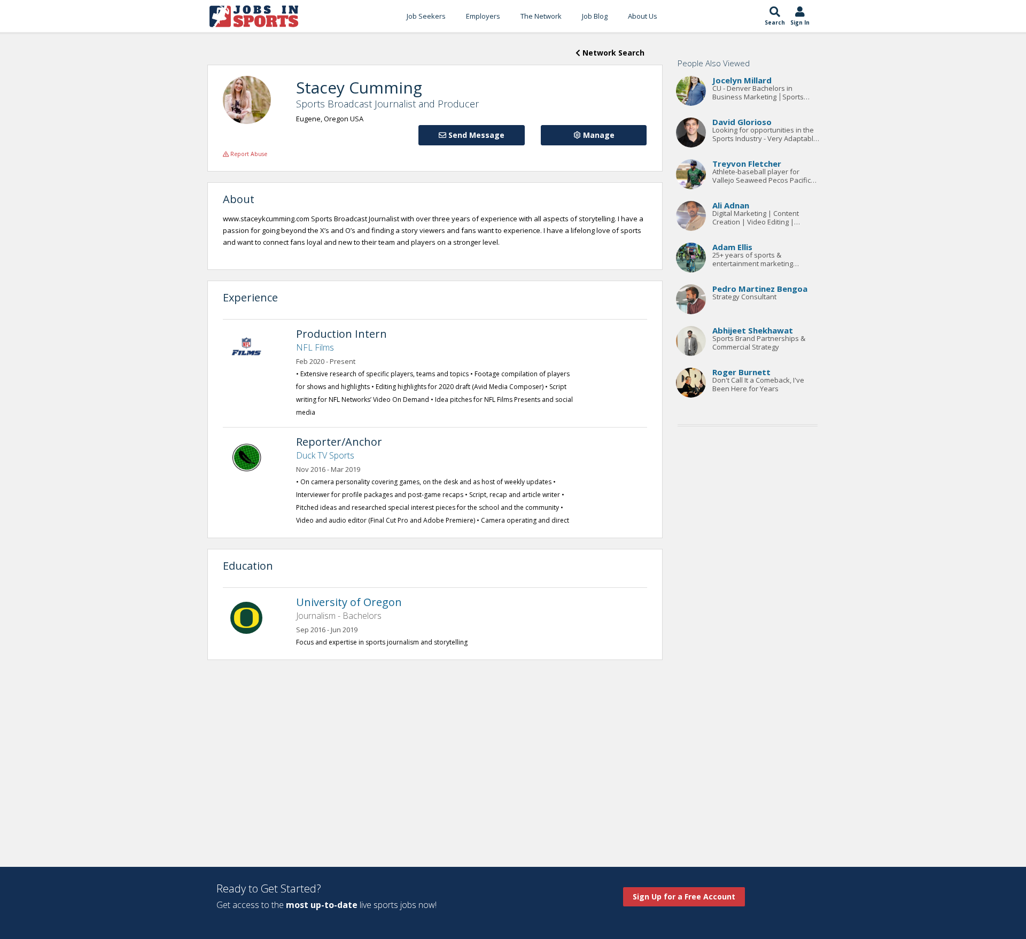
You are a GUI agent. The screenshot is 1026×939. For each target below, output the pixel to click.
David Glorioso (742, 122)
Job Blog (595, 16)
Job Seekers (426, 16)
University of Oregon (349, 602)
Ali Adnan (730, 205)
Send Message (475, 135)
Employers (483, 16)
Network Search (612, 53)
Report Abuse (248, 154)
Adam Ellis (732, 247)
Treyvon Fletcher (746, 163)
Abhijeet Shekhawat (752, 330)
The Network (541, 16)
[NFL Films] (251, 348)
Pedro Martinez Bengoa (759, 288)
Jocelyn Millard (742, 80)
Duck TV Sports (325, 455)
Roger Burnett (741, 372)
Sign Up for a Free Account (684, 896)
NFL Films (315, 347)
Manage (598, 135)
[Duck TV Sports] (251, 456)
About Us (642, 16)
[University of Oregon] (251, 617)
